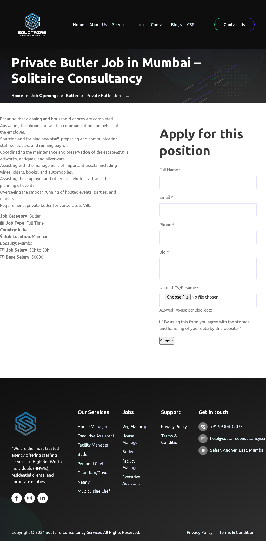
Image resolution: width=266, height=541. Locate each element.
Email (166, 197)
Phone (166, 224)
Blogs (176, 24)
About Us (98, 24)
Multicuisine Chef (94, 491)
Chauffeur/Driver (93, 472)
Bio (164, 252)
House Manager (92, 426)
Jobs (141, 24)
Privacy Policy (174, 426)
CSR (191, 24)
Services (120, 24)
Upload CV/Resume (179, 287)
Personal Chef (90, 463)
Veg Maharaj (134, 426)
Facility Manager (93, 445)
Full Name (170, 169)
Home (78, 24)
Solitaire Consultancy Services (74, 532)
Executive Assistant (96, 436)
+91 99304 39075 (226, 426)
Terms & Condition (237, 532)
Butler (83, 454)
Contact (158, 24)
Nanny (84, 482)
